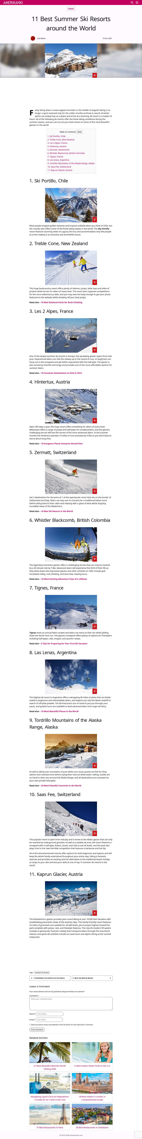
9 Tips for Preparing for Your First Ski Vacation (64, 643)
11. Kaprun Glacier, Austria (60, 170)
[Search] (132, 2)
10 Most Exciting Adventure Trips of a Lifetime (64, 579)
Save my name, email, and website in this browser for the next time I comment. (62, 1025)
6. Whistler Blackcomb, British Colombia (66, 153)
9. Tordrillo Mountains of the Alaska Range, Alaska (71, 163)
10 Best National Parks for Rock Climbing (61, 302)
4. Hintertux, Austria (57, 146)
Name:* (32, 1014)
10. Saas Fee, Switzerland (59, 166)
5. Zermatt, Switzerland (58, 149)
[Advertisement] (71, 92)
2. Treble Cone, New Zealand (61, 139)
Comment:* (34, 996)
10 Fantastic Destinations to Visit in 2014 (61, 373)
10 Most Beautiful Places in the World (59, 711)
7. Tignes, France (55, 156)
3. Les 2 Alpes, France (57, 143)
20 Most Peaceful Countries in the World (61, 785)
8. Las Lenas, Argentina (58, 159)
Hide (79, 131)
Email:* (32, 1020)
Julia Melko (41, 38)
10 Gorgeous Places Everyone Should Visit (62, 443)
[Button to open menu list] (137, 2)
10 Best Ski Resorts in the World (57, 511)
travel (71, 9)
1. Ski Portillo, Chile (56, 136)
